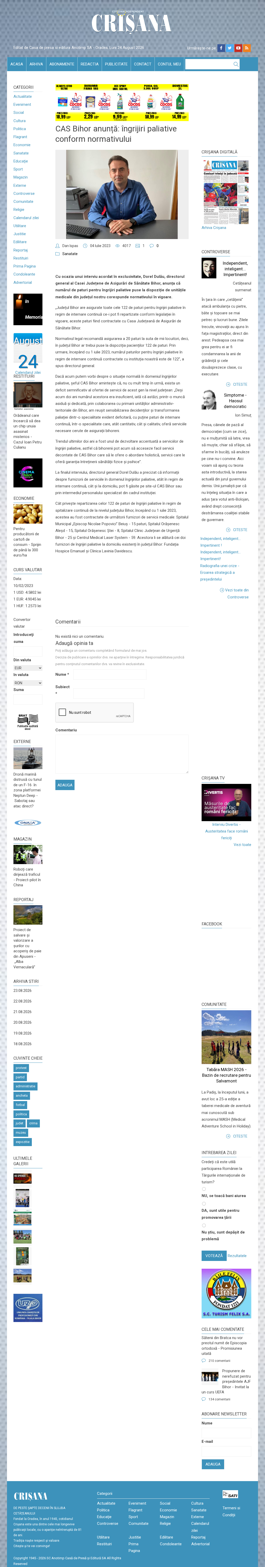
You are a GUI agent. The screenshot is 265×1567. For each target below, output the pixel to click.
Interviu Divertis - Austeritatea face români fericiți (226, 831)
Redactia (90, 64)
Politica (19, 129)
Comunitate (23, 201)
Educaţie (20, 161)
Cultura (19, 120)
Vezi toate (242, 844)
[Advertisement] (233, 687)
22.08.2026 (22, 1001)
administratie (25, 1086)
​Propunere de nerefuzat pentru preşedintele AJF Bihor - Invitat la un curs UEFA (226, 1381)
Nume (62, 674)
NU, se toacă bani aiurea (224, 1195)
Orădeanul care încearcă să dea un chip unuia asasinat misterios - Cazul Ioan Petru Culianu (27, 431)
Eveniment (22, 104)
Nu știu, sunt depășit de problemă (223, 1235)
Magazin (20, 177)
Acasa (16, 64)
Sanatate (21, 153)
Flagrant (20, 137)
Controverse (24, 193)
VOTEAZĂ (214, 1255)
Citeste (240, 384)
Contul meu (169, 64)
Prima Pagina (24, 266)
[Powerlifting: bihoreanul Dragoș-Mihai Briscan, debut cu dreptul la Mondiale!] (22, 1198)
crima (33, 1123)
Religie (18, 209)
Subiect (62, 690)
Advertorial (22, 282)
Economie (22, 145)
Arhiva (36, 64)
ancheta (22, 1095)
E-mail (207, 1441)
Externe (19, 185)
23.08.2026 (22, 990)
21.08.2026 (22, 1011)
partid (20, 1077)
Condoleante (24, 274)
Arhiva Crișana (214, 227)
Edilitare (20, 242)
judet (19, 1123)
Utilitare (19, 226)
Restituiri (20, 258)
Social (18, 112)
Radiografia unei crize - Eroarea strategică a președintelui (219, 572)
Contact (142, 64)
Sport (18, 169)
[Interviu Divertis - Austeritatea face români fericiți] (226, 802)
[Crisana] (132, 23)
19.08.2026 (22, 1033)
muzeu (21, 1132)
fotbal (20, 1105)
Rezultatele (237, 1255)
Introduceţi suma (23, 638)
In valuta (20, 674)
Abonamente (61, 64)
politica (21, 1114)
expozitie (23, 1142)
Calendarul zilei (26, 218)
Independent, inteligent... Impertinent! (235, 269)
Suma (18, 689)
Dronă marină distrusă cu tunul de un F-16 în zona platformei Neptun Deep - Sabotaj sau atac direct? (27, 790)
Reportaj (20, 250)
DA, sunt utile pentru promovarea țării (220, 1214)
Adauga (212, 1464)
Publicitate (116, 64)
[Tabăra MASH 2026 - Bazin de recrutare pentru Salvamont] (22, 1276)
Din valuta (22, 660)
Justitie (19, 234)
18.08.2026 (22, 1044)
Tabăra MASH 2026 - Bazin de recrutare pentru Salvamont (226, 1075)
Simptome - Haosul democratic (235, 400)
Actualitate (22, 96)
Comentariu (63, 730)
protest (21, 1068)
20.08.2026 (22, 1022)
